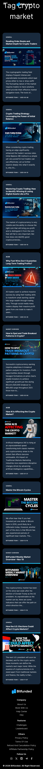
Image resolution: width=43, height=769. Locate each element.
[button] (4, 3)
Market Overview (12, 329)
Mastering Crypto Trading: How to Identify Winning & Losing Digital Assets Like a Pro (21, 191)
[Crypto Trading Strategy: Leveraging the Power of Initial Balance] (21, 132)
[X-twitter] (16, 758)
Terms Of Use (21, 742)
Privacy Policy (21, 738)
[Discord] (21, 758)
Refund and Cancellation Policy (21, 745)
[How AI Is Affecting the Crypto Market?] (21, 428)
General (9, 37)
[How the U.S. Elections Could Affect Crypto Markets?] (21, 643)
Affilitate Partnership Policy (21, 749)
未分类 (8, 257)
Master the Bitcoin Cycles (18, 490)
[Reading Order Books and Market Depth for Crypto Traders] (21, 57)
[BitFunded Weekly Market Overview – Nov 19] (21, 573)
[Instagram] (11, 758)
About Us (21, 704)
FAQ (21, 715)
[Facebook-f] (31, 758)
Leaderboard (21, 728)
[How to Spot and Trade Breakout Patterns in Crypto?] (21, 349)
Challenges (22, 725)
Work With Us (21, 708)
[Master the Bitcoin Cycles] (21, 503)
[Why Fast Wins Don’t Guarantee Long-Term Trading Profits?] (21, 277)
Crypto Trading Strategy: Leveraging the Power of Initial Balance (20, 116)
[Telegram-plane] (26, 758)
